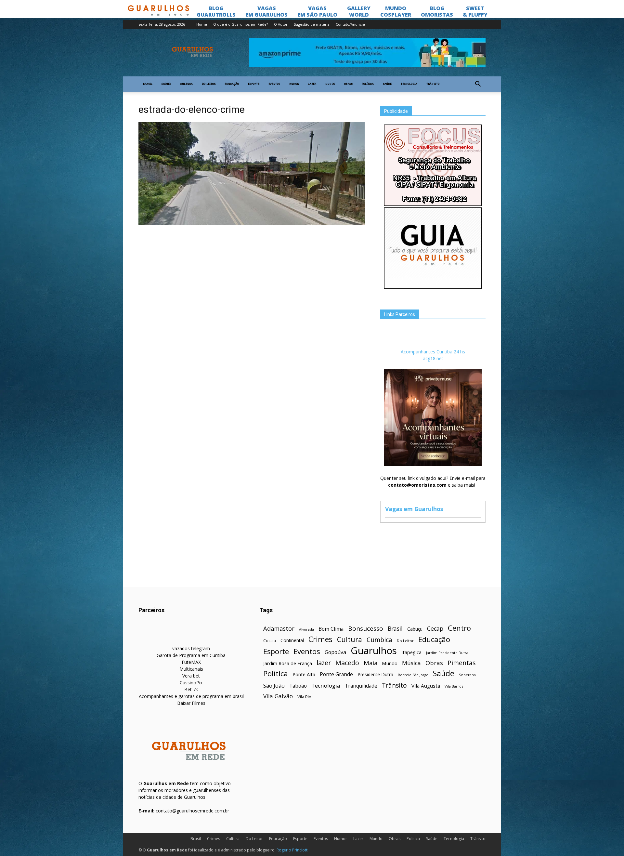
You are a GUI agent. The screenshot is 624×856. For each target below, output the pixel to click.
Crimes (166, 84)
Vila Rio (304, 697)
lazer (324, 662)
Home (201, 24)
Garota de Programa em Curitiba (191, 655)
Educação (232, 84)
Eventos (274, 84)
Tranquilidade (361, 685)
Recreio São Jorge (413, 675)
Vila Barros (454, 686)
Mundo (330, 84)
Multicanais (191, 669)
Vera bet (191, 676)
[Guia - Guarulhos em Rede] (433, 287)
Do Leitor (208, 84)
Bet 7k (191, 689)
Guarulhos (374, 650)
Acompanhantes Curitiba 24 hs (433, 352)
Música (411, 663)
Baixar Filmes (191, 703)
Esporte (253, 84)
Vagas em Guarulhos (414, 509)
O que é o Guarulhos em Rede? (240, 24)
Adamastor (278, 628)
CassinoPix (191, 682)
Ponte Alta (303, 674)
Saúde (387, 84)
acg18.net (433, 358)
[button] (478, 84)
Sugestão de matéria (312, 24)
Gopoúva (335, 652)
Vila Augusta (425, 685)
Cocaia (269, 640)
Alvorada (306, 629)
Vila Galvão (278, 696)
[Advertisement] (251, 276)
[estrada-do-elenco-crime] (251, 223)
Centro (459, 628)
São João (274, 685)
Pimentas (462, 662)
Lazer (312, 84)
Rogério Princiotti (292, 850)
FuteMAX (191, 662)
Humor (294, 84)
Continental (292, 640)
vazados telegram (191, 648)
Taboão (298, 685)
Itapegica (411, 652)
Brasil (147, 84)
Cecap (435, 628)
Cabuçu (414, 629)
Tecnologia (409, 84)
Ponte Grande (336, 674)
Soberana (467, 674)
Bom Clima (331, 629)
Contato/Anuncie (350, 24)
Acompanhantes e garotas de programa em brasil (191, 696)
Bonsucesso (365, 628)
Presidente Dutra (375, 674)
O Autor (281, 24)
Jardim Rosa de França (287, 663)
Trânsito (432, 84)
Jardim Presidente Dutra (447, 652)
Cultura (186, 84)
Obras (348, 84)
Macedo (347, 662)
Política (368, 84)
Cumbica (379, 640)
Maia (370, 662)
